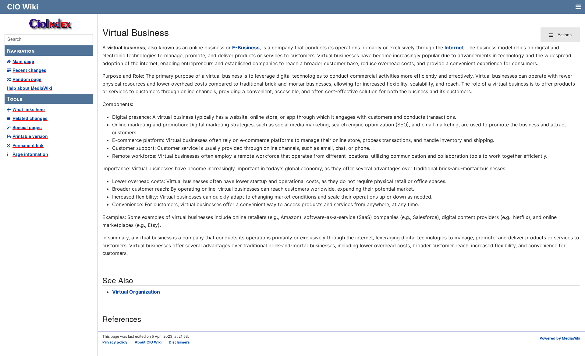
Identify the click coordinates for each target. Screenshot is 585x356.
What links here (28, 109)
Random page (26, 79)
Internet (454, 47)
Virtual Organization (136, 292)
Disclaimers (179, 342)
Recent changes (29, 70)
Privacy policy (114, 342)
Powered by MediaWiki (560, 338)
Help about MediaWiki (29, 88)
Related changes (30, 118)
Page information (30, 154)
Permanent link (28, 145)
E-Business (246, 47)
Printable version (30, 136)
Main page (23, 61)
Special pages (27, 127)
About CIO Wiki (148, 342)
